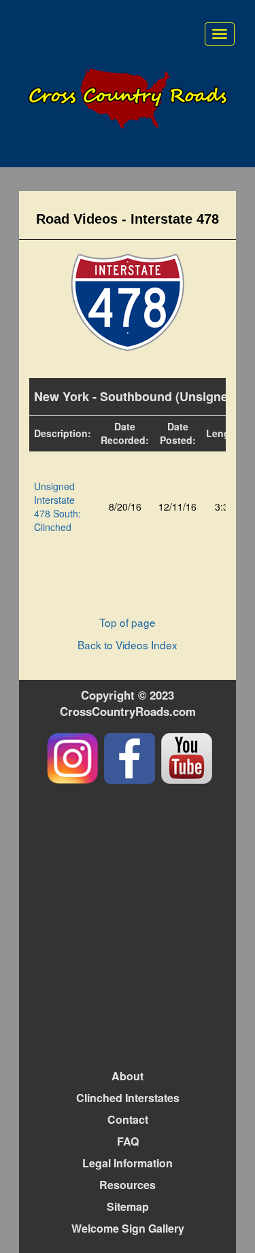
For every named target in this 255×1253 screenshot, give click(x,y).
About (127, 1076)
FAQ (128, 1141)
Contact (127, 1119)
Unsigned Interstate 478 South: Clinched (57, 506)
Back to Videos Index (127, 644)
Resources (127, 1184)
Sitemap (128, 1206)
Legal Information (127, 1163)
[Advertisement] (127, 924)
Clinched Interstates (128, 1097)
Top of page (127, 622)
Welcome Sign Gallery (127, 1228)
